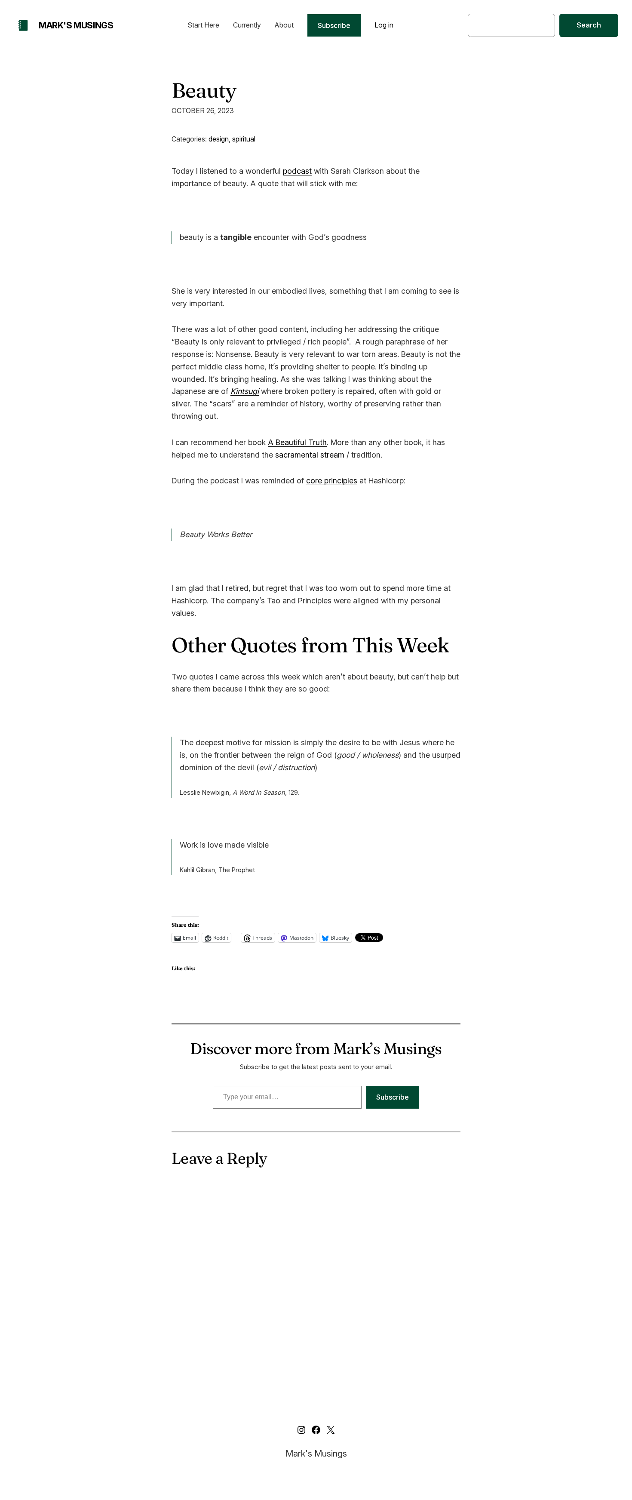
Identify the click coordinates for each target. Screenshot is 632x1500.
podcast (297, 170)
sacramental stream (309, 454)
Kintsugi (244, 391)
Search (589, 25)
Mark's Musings (76, 25)
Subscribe (334, 25)
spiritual (243, 139)
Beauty (204, 90)
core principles (331, 480)
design (219, 139)
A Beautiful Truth (297, 442)
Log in (383, 25)
